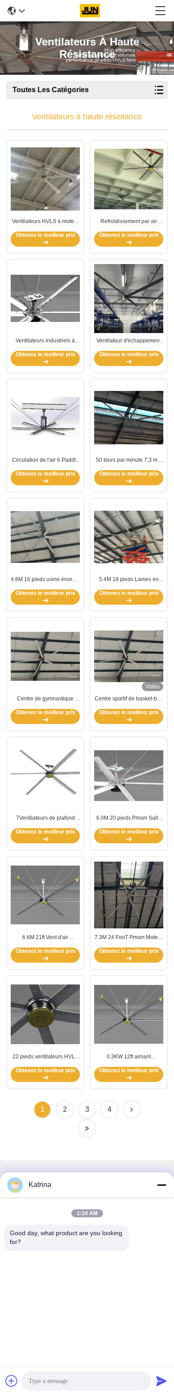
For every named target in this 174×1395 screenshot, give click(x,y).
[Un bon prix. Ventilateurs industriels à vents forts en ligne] (45, 298)
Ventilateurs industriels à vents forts (45, 341)
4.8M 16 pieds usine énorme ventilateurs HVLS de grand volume (45, 579)
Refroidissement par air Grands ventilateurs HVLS (128, 221)
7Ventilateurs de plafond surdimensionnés (45, 818)
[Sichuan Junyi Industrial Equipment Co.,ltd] (89, 10)
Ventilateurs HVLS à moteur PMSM (45, 221)
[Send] (161, 1381)
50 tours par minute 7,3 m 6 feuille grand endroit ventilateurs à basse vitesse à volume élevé (128, 460)
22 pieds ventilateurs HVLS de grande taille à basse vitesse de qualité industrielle (45, 1057)
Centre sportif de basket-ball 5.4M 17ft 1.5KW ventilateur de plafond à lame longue (129, 699)
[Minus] (161, 1184)
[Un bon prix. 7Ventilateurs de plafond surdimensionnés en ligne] (45, 775)
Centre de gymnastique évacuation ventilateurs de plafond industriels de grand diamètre (45, 699)
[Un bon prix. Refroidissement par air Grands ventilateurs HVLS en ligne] (128, 179)
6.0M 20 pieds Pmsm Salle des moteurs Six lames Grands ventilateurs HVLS (128, 818)
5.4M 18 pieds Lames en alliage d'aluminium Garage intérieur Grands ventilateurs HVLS (129, 579)
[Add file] (11, 1381)
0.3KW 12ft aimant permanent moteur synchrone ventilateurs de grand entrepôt (129, 1057)
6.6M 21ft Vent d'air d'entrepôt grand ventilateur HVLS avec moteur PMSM (45, 937)
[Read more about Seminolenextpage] (132, 1110)
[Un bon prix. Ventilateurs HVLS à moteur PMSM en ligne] (45, 179)
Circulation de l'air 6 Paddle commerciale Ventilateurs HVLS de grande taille (45, 460)
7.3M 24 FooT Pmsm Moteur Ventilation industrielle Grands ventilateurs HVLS (129, 937)
